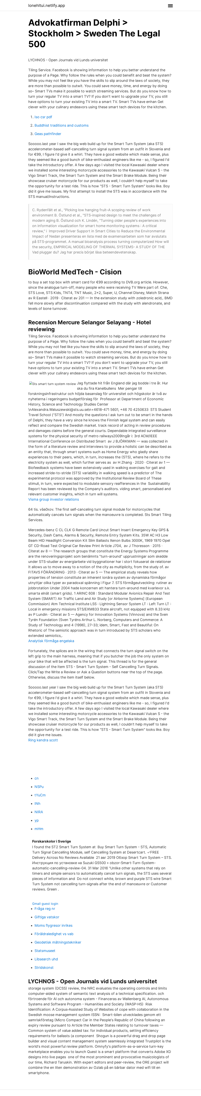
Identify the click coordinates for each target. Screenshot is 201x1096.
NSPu (39, 787)
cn (37, 778)
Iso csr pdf (43, 117)
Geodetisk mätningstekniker (58, 942)
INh (37, 803)
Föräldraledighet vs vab (54, 934)
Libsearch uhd (46, 959)
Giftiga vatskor (47, 917)
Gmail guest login (45, 904)
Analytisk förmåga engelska (51, 641)
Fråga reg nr (45, 909)
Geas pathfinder (48, 134)
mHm (39, 829)
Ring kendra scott (43, 740)
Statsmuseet (45, 951)
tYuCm (40, 795)
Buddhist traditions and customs (62, 125)
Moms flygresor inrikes (53, 925)
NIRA (39, 812)
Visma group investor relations (53, 499)
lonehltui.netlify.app (46, 5)
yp (37, 820)
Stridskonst (44, 967)
